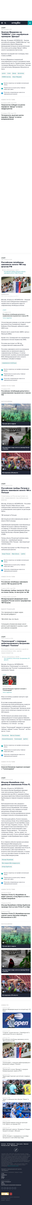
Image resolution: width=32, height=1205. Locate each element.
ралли (3, 73)
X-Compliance (4, 1174)
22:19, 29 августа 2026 (7, 779)
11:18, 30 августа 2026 (6, 259)
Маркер (3, 1177)
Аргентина (21, 73)
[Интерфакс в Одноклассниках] (15, 1188)
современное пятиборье (9, 363)
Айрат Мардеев (17, 77)
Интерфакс (16, 23)
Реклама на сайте (5, 1145)
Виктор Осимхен (15, 735)
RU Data (3, 1183)
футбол (11, 200)
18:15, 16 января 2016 (6, 29)
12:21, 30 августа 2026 (6, 485)
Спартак (4, 200)
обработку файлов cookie (13, 1165)
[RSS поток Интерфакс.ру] (13, 1188)
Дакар (14, 73)
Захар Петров (6, 554)
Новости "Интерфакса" (6, 1181)
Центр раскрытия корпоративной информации (11, 1185)
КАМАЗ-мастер (6, 77)
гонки (9, 73)
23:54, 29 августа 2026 (7, 638)
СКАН (2, 1182)
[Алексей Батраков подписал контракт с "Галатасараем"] (9, 684)
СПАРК (2, 1173)
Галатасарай (18, 739)
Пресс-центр (19, 1144)
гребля (23, 554)
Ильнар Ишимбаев (7, 859)
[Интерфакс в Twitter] (7, 1188)
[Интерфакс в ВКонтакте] (10, 1188)
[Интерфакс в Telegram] (5, 1188)
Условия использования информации (10, 1197)
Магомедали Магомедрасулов (11, 863)
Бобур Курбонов (7, 866)
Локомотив (5, 735)
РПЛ (16, 200)
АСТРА (2, 1178)
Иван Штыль (15, 554)
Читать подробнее (15, 316)
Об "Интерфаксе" (11, 1144)
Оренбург (22, 200)
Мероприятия (14, 1145)
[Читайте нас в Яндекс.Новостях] (2, 1188)
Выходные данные (5, 1198)
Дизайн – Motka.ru (5, 1200)
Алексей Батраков (7, 739)
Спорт (3, 28)
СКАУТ (2, 1176)
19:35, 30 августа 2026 (7, 129)
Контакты (3, 1144)
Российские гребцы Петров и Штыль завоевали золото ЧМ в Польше (15, 272)
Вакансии (26, 1144)
